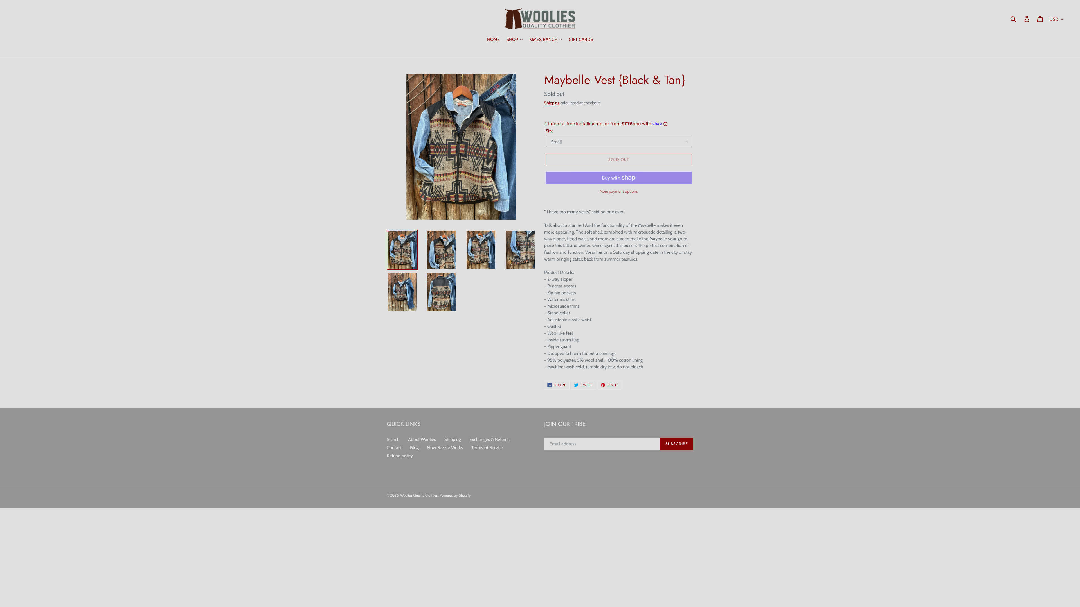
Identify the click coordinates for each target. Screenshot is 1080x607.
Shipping (551, 102)
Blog (414, 447)
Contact (394, 447)
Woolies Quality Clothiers (420, 495)
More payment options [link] (619, 191)
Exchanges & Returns (489, 439)
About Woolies (422, 439)
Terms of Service (487, 447)
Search (393, 439)
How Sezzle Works (445, 447)
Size (550, 130)
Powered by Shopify (455, 495)
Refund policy (400, 455)
